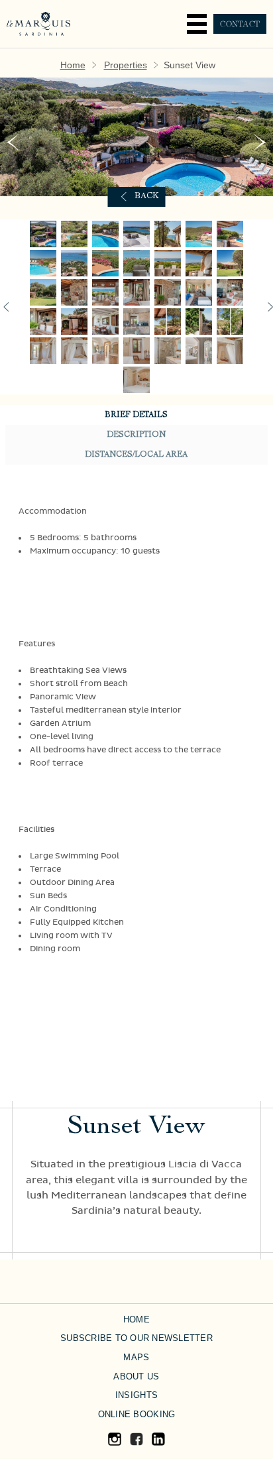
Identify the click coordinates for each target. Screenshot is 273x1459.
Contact (240, 24)
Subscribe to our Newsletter (136, 1338)
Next (260, 142)
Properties (125, 65)
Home (72, 65)
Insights (136, 1395)
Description (136, 435)
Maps (136, 1357)
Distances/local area (136, 455)
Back (147, 196)
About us (136, 1376)
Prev (13, 142)
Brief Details (136, 415)
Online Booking (137, 1414)
